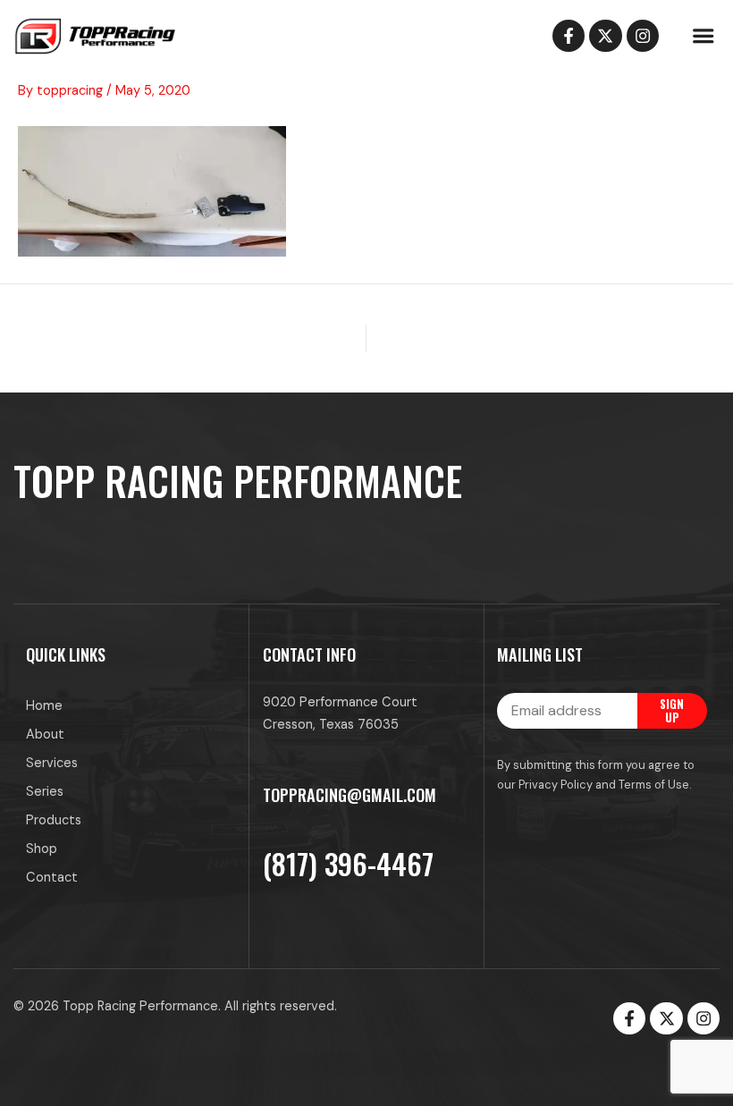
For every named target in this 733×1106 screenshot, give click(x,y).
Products (53, 820)
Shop (41, 848)
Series (44, 791)
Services (52, 763)
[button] (703, 36)
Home (44, 705)
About (45, 734)
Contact (52, 877)
